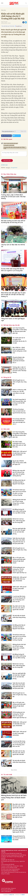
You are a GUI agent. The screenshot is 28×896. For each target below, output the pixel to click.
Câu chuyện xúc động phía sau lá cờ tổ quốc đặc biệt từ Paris (19, 815)
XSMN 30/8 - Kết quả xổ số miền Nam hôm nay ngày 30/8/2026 (20, 453)
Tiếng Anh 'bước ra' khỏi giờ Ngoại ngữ (13, 319)
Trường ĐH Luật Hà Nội (9, 145)
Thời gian (8, 167)
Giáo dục (3, 10)
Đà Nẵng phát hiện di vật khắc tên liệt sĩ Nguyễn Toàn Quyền (19, 481)
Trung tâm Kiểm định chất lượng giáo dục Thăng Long (14, 148)
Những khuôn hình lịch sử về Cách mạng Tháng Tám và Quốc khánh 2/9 (13, 797)
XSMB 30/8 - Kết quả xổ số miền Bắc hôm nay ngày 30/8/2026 (19, 578)
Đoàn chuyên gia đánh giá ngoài (11, 143)
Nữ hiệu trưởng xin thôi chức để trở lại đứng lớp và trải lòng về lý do (13, 221)
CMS (11, 894)
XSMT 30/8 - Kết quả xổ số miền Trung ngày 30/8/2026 (19, 588)
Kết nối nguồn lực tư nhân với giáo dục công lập (19, 381)
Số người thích (14, 167)
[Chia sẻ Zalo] (26, 22)
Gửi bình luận (7, 160)
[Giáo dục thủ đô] (14, 3)
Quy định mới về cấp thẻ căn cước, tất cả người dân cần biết (19, 607)
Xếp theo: (3, 167)
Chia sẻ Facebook (7, 135)
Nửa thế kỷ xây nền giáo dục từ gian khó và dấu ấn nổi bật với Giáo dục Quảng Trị (13, 294)
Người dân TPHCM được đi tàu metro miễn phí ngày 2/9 (19, 462)
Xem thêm (14, 770)
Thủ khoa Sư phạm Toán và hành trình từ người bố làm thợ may (19, 410)
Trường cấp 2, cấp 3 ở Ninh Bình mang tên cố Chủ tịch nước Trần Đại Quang (13, 196)
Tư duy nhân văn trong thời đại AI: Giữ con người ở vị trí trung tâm (12, 269)
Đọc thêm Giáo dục (10, 174)
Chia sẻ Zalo (17, 135)
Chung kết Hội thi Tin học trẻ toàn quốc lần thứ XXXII (19, 837)
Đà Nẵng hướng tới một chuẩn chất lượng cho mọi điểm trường (19, 511)
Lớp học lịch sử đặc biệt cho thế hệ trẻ (13, 245)
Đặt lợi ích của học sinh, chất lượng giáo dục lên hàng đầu (19, 520)
